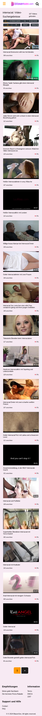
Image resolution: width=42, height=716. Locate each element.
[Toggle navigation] (4, 4)
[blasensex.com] (21, 3)
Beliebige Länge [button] (35, 24)
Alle (7, 24)
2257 (29, 697)
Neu (5, 20)
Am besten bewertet (33, 20)
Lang (25, 20)
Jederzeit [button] (25, 24)
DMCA (29, 694)
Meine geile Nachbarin (10, 691)
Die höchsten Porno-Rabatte (12, 694)
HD (16, 24)
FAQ (3, 709)
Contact (5, 706)
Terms (29, 691)
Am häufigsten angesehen (15, 20)
